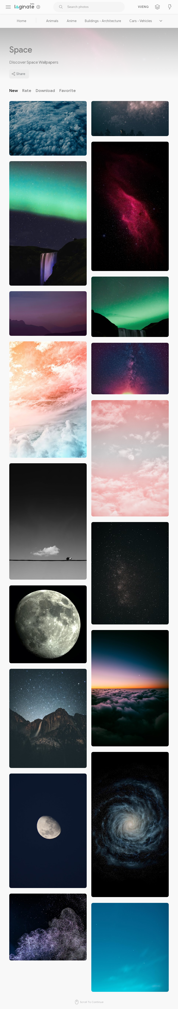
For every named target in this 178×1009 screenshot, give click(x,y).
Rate (26, 90)
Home (21, 21)
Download (45, 90)
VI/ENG (142, 7)
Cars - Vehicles (140, 21)
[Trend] (170, 7)
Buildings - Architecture (103, 21)
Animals (52, 21)
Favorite (67, 90)
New (13, 90)
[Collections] (157, 7)
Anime (71, 21)
